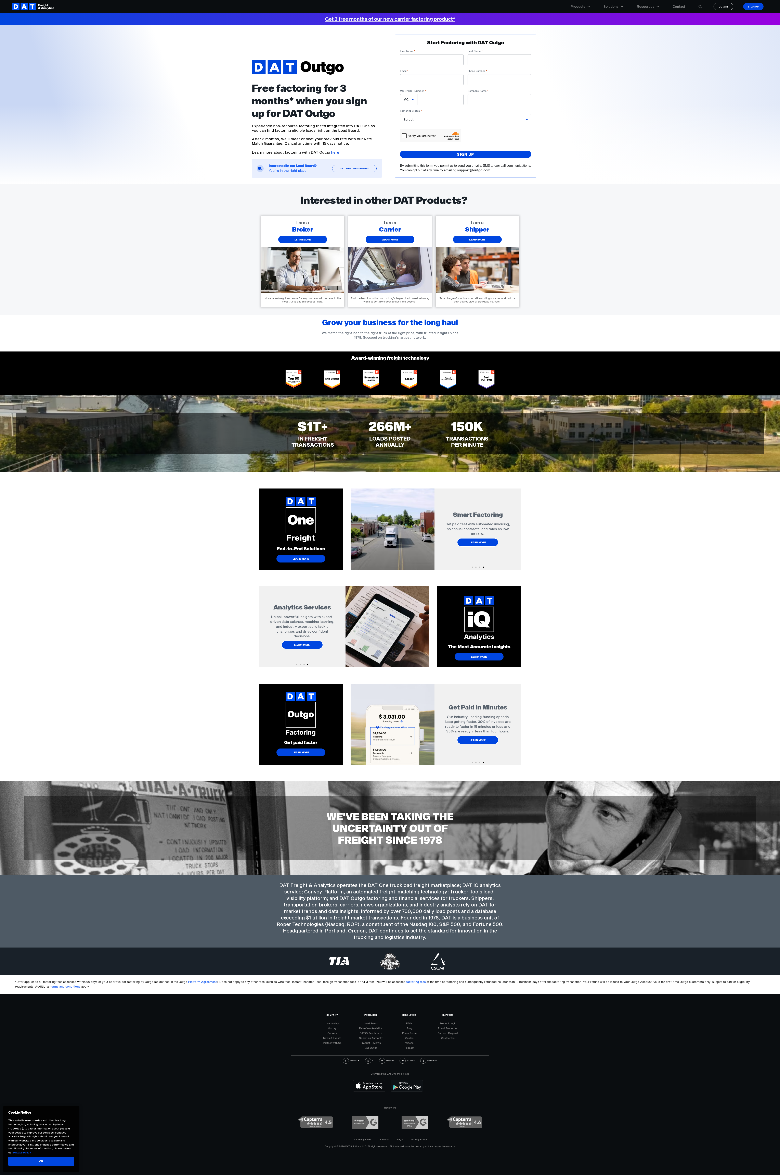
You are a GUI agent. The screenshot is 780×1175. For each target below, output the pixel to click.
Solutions (611, 6)
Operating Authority (371, 1038)
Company (332, 1015)
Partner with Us (332, 1042)
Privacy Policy (419, 1139)
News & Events (332, 1038)
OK (41, 1161)
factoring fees (416, 982)
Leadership (332, 1023)
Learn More (478, 544)
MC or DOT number (413, 90)
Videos (409, 1042)
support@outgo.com (473, 170)
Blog (409, 1028)
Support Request (448, 1033)
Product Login (448, 1023)
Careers (332, 1033)
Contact (679, 6)
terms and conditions (65, 986)
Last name (475, 51)
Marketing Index (362, 1139)
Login (723, 6)
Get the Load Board (354, 168)
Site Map (384, 1139)
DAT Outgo (370, 1047)
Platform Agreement (202, 982)
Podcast (409, 1047)
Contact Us (448, 1038)
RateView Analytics (370, 1028)
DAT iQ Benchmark (371, 1033)
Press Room (409, 1033)
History (332, 1028)
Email (404, 71)
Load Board (371, 1023)
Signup (753, 6)
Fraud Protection (448, 1028)
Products (578, 6)
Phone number (477, 71)
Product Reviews (371, 1042)
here (335, 152)
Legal (400, 1139)
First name (407, 51)
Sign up (465, 154)
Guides (409, 1038)
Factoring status (411, 110)
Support (448, 1015)
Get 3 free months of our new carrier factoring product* (390, 19)
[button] (472, 567)
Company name (478, 90)
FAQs (409, 1023)
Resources (645, 6)
